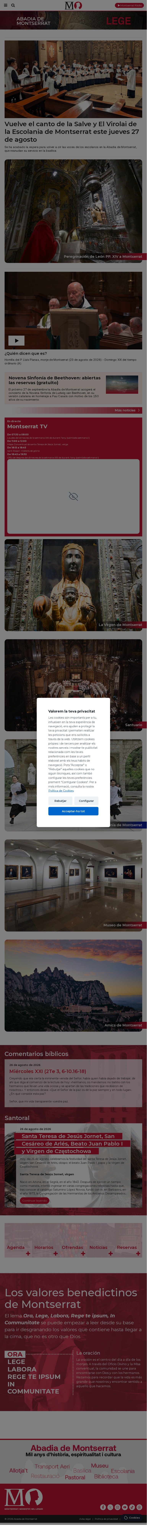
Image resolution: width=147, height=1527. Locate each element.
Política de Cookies (61, 790)
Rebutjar (60, 801)
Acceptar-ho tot (73, 811)
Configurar (86, 801)
